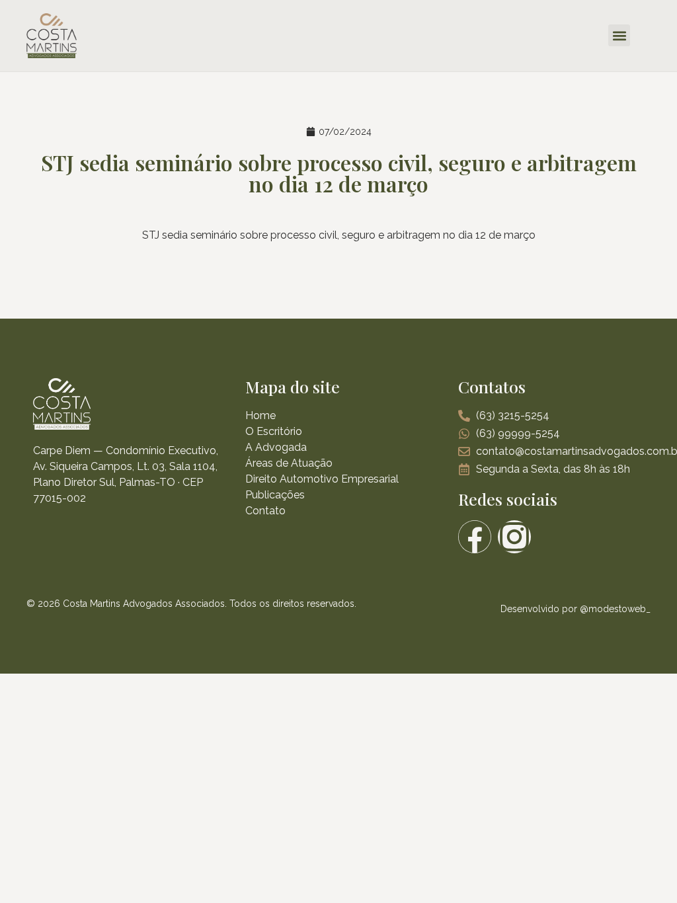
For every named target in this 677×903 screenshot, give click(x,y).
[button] (619, 35)
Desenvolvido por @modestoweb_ (575, 609)
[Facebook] (474, 536)
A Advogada (276, 447)
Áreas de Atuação (289, 463)
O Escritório (273, 431)
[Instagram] (514, 536)
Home (260, 415)
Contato (265, 510)
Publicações (275, 495)
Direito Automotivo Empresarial (322, 479)
